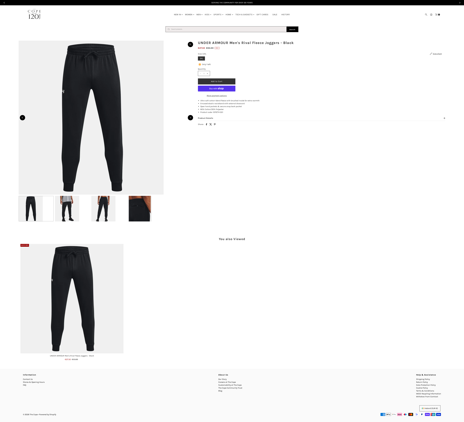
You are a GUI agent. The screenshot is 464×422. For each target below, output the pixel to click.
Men (198, 14)
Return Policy (422, 382)
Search (292, 29)
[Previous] (4, 2)
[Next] (459, 2)
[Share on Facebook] (206, 124)
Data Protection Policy (426, 385)
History (285, 14)
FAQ (24, 385)
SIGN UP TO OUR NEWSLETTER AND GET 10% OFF (232, 2)
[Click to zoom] (190, 44)
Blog (220, 391)
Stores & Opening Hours (34, 382)
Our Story (222, 379)
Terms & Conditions (425, 391)
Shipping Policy (423, 379)
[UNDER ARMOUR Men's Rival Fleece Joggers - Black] (71, 298)
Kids (207, 14)
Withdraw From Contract (427, 396)
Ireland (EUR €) (431, 408)
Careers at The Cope (227, 382)
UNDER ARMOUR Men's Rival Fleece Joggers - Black (72, 356)
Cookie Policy (422, 388)
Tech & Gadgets (244, 14)
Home (228, 14)
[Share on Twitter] (210, 124)
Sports (217, 14)
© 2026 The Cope (30, 414)
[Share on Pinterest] (215, 124)
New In (177, 14)
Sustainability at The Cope (230, 385)
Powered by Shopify (47, 414)
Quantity (202, 69)
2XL (201, 58)
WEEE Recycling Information (428, 394)
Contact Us (28, 379)
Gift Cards (262, 14)
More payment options (217, 95)
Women (188, 14)
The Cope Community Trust (230, 388)
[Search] (426, 15)
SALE (274, 14)
